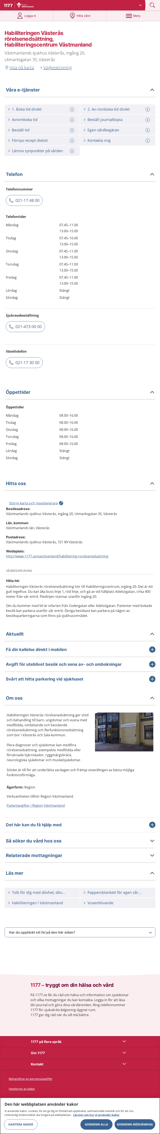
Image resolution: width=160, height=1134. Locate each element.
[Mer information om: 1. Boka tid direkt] (72, 109)
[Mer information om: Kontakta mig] (148, 141)
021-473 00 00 (28, 326)
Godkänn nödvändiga (135, 1124)
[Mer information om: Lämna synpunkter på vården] (72, 151)
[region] (80, 1116)
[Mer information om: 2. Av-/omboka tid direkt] (148, 109)
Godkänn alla (96, 1124)
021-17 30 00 (27, 362)
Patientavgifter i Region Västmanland (36, 805)
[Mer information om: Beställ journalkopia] (148, 120)
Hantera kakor (20, 1124)
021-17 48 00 (27, 200)
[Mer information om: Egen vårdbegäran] (148, 130)
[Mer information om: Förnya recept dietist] (72, 141)
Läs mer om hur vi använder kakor (96, 1115)
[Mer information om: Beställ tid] (72, 130)
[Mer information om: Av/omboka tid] (72, 120)
